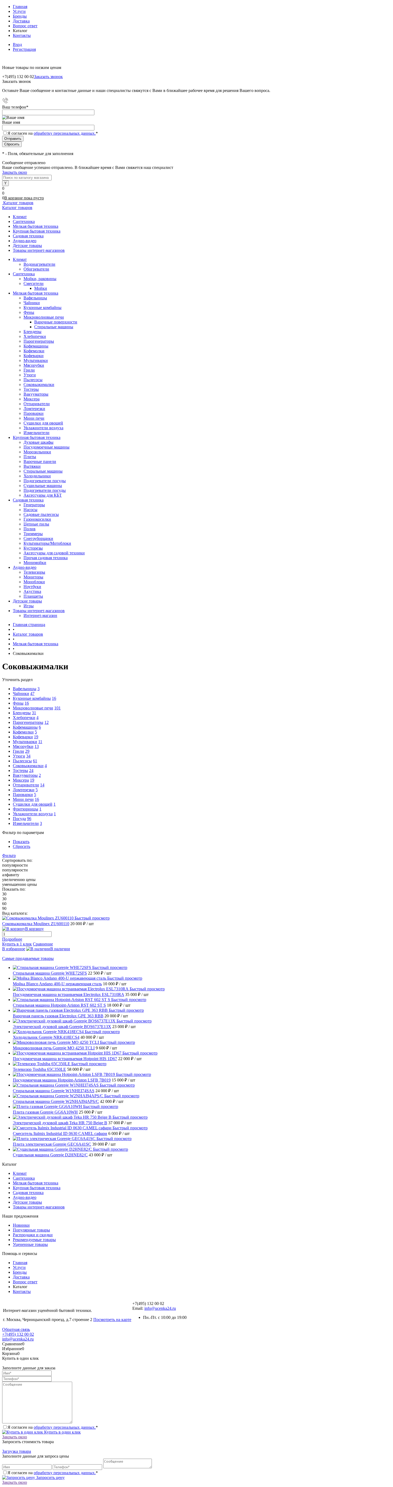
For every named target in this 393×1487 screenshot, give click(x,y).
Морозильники (37, 452)
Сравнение (43, 944)
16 (54, 698)
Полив (30, 529)
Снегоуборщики (38, 538)
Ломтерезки (34, 408)
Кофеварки (34, 355)
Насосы (30, 509)
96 (29, 818)
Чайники (32, 302)
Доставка (21, 21)
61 (35, 761)
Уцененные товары (30, 1244)
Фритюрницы (25, 809)
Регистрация (24, 49)
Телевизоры (34, 572)
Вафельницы (35, 298)
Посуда (19, 818)
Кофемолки (34, 351)
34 (28, 756)
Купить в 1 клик (17, 944)
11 (40, 741)
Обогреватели (36, 269)
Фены (29, 312)
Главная (20, 6)
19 (36, 737)
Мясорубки (34, 365)
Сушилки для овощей (43, 423)
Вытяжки (32, 466)
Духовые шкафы (38, 442)
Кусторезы (33, 548)
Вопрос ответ (25, 26)
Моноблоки (34, 582)
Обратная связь (16, 1329)
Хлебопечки (35, 336)
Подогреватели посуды (45, 480)
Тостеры (31, 389)
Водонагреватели (39, 264)
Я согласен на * (52, 1427)
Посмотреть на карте (112, 1319)
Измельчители (36, 432)
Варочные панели (40, 461)
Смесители (34, 283)
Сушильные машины (43, 485)
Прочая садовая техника (46, 557)
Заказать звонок (48, 76)
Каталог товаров (17, 202)
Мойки (40, 288)
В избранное (13, 949)
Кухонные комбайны (42, 307)
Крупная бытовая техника (36, 231)
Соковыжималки (39, 384)
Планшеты (33, 596)
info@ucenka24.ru (160, 1308)
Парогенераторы (39, 341)
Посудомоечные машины (47, 447)
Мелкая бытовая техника (35, 226)
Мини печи (34, 418)
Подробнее (12, 939)
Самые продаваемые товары (28, 958)
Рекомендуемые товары (34, 1239)
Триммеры (33, 533)
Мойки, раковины (40, 278)
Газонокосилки (37, 519)
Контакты (22, 35)
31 (34, 712)
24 (31, 770)
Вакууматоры (36, 394)
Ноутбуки (32, 586)
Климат (20, 216)
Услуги (19, 11)
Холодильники (37, 476)
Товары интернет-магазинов (39, 250)
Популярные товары (31, 1230)
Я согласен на (52, 133)
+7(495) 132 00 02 (18, 1334)
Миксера (32, 399)
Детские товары (27, 245)
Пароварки (34, 413)
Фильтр (9, 855)
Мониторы (33, 577)
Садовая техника (28, 236)
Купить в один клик (62, 1432)
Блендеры (32, 331)
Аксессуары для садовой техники (54, 553)
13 (36, 746)
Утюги (30, 375)
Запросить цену (50, 1477)
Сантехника (24, 221)
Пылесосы (33, 379)
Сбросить (21, 846)
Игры (29, 606)
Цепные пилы (36, 524)
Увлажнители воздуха (43, 428)
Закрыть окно (14, 172)
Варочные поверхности (55, 322)
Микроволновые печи (44, 317)
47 (32, 693)
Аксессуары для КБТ (43, 495)
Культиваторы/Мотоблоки (47, 543)
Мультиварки (36, 360)
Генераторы (34, 505)
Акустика (32, 591)
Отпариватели (37, 403)
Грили (29, 370)
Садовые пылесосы (41, 514)
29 (27, 751)
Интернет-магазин (40, 615)
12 (46, 722)
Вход (17, 44)
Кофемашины (36, 346)
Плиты (30, 456)
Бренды (20, 16)
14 (42, 785)
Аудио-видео (24, 240)
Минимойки (35, 562)
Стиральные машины (53, 327)
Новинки (21, 1225)
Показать (21, 841)
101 (57, 708)
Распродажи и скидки (33, 1235)
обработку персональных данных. (65, 133)
